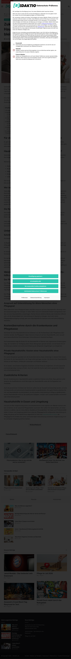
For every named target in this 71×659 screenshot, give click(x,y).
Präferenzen (24, 297)
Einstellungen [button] (41, 26)
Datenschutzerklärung (47, 23)
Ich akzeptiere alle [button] (35, 281)
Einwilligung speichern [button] (35, 276)
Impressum (47, 297)
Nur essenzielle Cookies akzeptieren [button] (35, 286)
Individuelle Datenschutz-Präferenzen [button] (35, 291)
